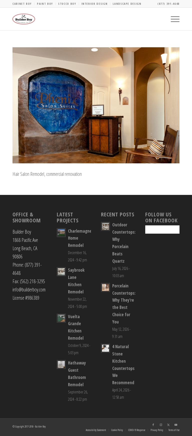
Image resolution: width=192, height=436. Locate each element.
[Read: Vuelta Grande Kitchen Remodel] (61, 318)
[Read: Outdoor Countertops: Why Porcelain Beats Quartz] (105, 226)
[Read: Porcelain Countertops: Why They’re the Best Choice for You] (105, 287)
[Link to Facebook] (153, 424)
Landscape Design (127, 4)
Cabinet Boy (22, 4)
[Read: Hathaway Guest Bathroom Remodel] (61, 364)
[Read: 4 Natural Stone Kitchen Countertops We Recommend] (105, 348)
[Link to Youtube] (176, 424)
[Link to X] (168, 424)
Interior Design (95, 4)
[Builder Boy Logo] (23, 19)
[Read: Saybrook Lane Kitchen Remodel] (61, 271)
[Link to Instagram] (160, 424)
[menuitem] (23, 4)
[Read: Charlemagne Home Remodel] (61, 232)
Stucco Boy (67, 4)
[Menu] (173, 19)
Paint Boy (45, 4)
